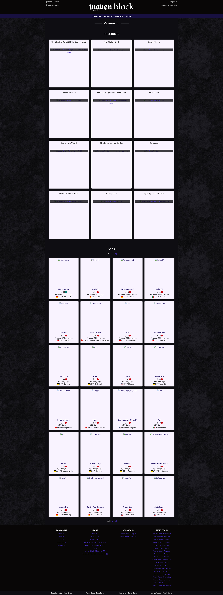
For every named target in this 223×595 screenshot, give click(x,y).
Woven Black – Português (162, 568)
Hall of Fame (61, 542)
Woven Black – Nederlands (161, 560)
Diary (63, 463)
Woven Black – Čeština (162, 536)
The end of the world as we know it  (95, 554)
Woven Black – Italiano (162, 557)
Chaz (95, 376)
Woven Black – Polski (161, 565)
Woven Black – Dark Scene (95, 593)
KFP (127, 333)
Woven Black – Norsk (161, 562)
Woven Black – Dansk (161, 539)
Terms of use (94, 536)
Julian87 (159, 289)
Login (172, 2)
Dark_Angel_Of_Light (127, 420)
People (61, 536)
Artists (119, 16)
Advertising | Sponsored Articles (95, 542)
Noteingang (63, 289)
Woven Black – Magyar (162, 554)
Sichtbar (63, 333)
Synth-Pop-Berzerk (95, 507)
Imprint (94, 534)
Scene (128, 16)
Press (95, 548)
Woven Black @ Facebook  (95, 551)
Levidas (127, 463)
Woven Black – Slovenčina (162, 577)
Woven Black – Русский (162, 574)
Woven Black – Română (161, 571)
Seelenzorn (159, 376)
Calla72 (95, 289)
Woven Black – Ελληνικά (161, 542)
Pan (159, 420)
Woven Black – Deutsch (128, 536)
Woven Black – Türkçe (161, 583)
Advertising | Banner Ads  (94, 545)
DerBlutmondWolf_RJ (159, 463)
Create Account (168, 5)
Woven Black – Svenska (161, 580)
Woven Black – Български (162, 534)
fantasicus (63, 376)
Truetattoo (127, 507)
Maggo (95, 420)
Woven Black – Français (161, 551)
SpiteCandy (159, 507)
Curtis (127, 376)
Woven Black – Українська (162, 586)
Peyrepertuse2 (127, 289)
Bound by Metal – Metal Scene (61, 593)
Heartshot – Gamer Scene (128, 593)
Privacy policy (95, 539)
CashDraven (95, 333)
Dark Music (61, 545)
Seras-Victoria (63, 420)
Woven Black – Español (162, 545)
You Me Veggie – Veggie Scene (161, 593)
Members (108, 16)
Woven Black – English (128, 534)
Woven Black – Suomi (161, 548)
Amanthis (63, 507)
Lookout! (96, 16)
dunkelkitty (95, 463)
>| (116, 253)
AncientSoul (159, 333)
